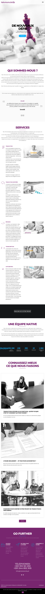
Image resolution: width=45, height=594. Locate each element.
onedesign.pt (41, 585)
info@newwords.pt (22, 571)
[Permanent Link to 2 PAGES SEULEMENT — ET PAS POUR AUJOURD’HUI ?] (22, 440)
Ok (22, 592)
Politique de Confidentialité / (17, 585)
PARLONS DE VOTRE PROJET (22, 311)
